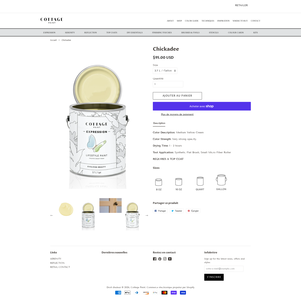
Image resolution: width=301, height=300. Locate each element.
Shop (179, 21)
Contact (255, 21)
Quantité (158, 78)
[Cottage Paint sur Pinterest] (159, 259)
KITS (255, 32)
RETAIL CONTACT (60, 267)
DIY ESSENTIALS (135, 32)
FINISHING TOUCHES (162, 32)
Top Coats (111, 32)
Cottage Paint (138, 287)
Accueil (53, 40)
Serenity (70, 32)
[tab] (159, 124)
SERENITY (55, 258)
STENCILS (213, 32)
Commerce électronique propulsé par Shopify (170, 287)
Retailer (241, 5)
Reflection (90, 32)
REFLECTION (57, 263)
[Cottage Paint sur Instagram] (164, 259)
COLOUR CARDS (236, 32)
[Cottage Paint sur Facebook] (154, 259)
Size (155, 65)
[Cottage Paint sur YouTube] (170, 259)
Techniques (208, 21)
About (170, 21)
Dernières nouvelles (114, 252)
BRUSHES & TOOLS (190, 32)
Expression (49, 32)
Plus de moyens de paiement (177, 114)
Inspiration (223, 21)
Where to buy (240, 21)
